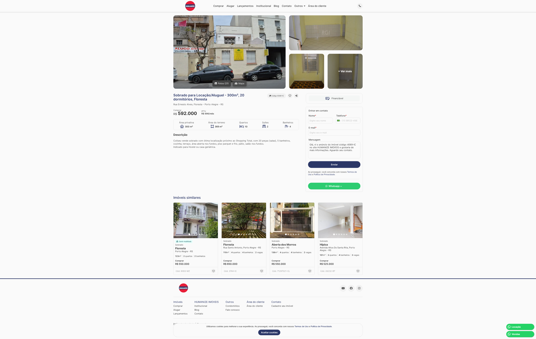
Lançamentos (245, 5)
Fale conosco (233, 309)
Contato (287, 5)
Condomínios (233, 305)
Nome (312, 115)
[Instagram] (359, 288)
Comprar (218, 5)
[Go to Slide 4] (197, 234)
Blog (276, 5)
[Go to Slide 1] (189, 234)
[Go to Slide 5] (199, 234)
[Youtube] (343, 288)
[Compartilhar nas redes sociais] (296, 95)
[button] (196, 220)
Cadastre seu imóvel (282, 305)
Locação (516, 326)
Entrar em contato (318, 110)
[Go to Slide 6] (202, 234)
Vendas (516, 334)
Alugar (230, 5)
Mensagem (314, 139)
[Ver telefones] (360, 6)
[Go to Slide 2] (192, 234)
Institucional (263, 5)
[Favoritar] (289, 95)
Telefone (341, 115)
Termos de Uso (301, 326)
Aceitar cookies (269, 332)
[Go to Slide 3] (194, 234)
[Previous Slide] (176, 220)
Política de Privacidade (324, 174)
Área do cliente (317, 5)
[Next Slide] (215, 220)
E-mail (312, 127)
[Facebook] (351, 288)
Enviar (334, 164)
